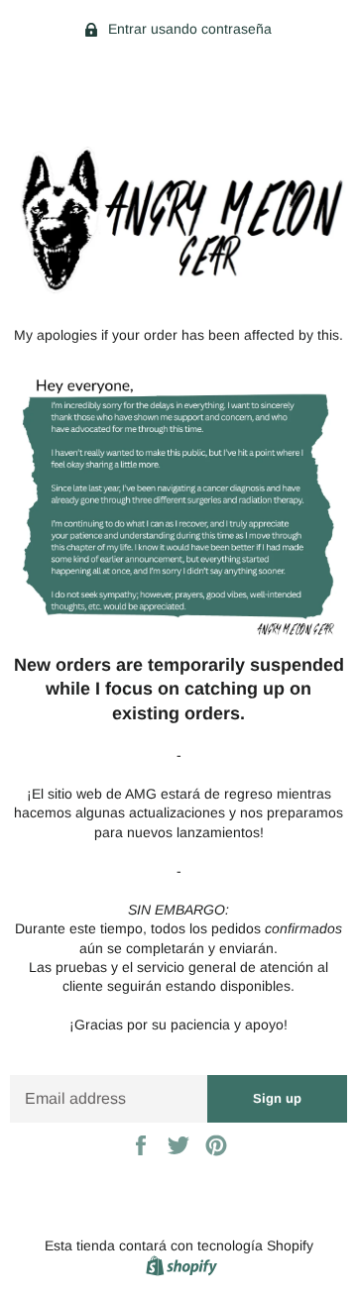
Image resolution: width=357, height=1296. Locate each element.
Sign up (277, 1098)
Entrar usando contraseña (188, 29)
